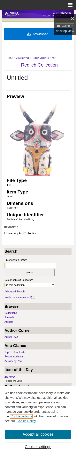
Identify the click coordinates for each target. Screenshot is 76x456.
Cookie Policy (26, 421)
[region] (38, 421)
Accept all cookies (38, 434)
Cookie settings (21, 416)
